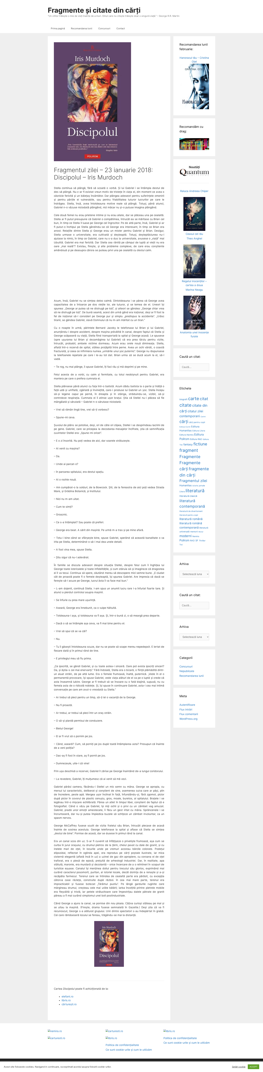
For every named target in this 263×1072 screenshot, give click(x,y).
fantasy (188, 444)
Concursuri (104, 28)
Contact (120, 28)
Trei (181, 544)
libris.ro (66, 1000)
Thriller (202, 540)
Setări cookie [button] (238, 1066)
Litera (182, 491)
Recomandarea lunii (81, 28)
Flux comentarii (188, 714)
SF (196, 540)
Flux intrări (185, 709)
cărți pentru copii (197, 422)
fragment (188, 450)
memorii (194, 531)
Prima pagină (58, 28)
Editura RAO (196, 439)
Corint (203, 417)
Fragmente (189, 456)
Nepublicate (186, 671)
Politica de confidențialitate (122, 1045)
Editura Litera (198, 430)
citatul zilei (195, 411)
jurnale (202, 485)
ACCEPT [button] (253, 1066)
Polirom (184, 540)
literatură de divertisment (191, 511)
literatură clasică (188, 496)
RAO (192, 540)
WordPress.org (188, 718)
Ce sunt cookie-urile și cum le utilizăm (129, 1049)
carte (193, 398)
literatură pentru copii (188, 515)
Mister (200, 532)
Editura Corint (184, 427)
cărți (183, 421)
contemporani (189, 416)
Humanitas (185, 485)
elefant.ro (67, 996)
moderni (185, 536)
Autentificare (187, 704)
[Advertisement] (109, 277)
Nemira (195, 536)
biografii (183, 399)
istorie (195, 485)
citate (185, 405)
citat (204, 398)
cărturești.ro (69, 1004)
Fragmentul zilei (193, 481)
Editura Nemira (186, 435)
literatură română (191, 519)
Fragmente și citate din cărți (94, 10)
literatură (195, 490)
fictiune (200, 444)
